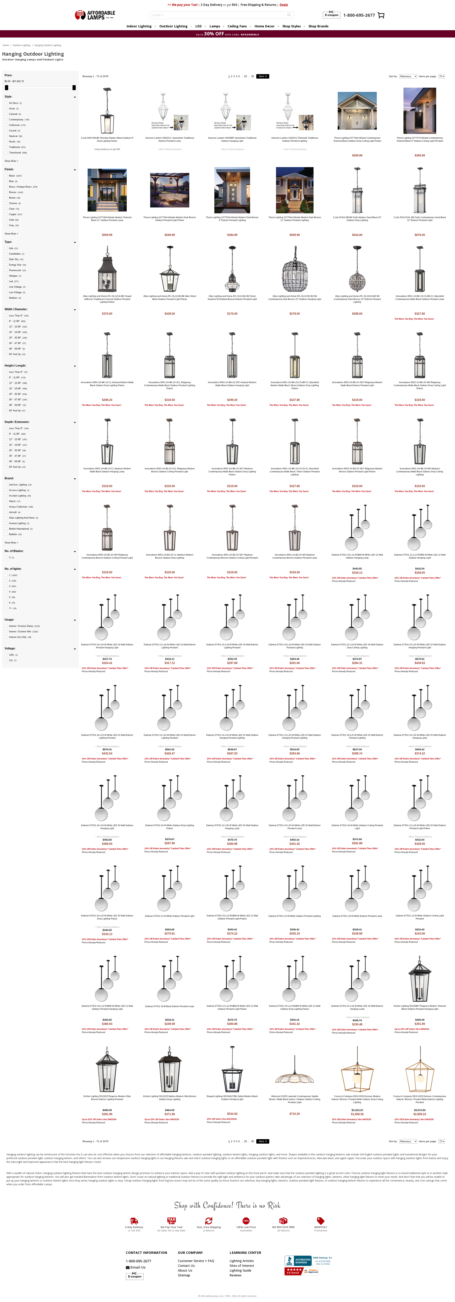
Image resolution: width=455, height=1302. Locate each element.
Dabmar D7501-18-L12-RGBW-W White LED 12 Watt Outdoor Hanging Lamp (357, 556)
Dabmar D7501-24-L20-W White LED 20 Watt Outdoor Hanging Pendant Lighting (232, 736)
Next (262, 76)
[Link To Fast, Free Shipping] (208, 1220)
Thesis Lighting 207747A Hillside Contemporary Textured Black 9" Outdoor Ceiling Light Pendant (420, 139)
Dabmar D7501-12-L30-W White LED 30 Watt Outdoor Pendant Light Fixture (420, 827)
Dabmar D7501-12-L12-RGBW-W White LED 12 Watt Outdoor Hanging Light (419, 556)
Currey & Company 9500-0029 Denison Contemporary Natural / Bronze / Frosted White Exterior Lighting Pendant (419, 1099)
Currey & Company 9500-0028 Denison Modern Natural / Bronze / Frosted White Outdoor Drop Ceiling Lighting (357, 1099)
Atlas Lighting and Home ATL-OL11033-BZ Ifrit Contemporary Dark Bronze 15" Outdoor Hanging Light (294, 297)
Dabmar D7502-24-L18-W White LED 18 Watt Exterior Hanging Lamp (357, 1007)
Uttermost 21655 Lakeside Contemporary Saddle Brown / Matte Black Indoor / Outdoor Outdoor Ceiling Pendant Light (294, 1099)
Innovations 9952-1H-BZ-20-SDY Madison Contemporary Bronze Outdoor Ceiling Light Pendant (232, 556)
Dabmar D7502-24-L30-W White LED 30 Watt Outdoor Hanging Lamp (420, 736)
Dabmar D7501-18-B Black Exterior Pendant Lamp (169, 1006)
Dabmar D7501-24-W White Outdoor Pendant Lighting (295, 916)
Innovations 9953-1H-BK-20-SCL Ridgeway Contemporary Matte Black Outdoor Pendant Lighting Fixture (169, 385)
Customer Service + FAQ (196, 1261)
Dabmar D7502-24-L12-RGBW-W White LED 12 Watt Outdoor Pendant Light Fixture (232, 917)
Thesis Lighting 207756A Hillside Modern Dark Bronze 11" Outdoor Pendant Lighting (295, 219)
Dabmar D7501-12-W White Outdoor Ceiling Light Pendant (420, 917)
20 (245, 76)
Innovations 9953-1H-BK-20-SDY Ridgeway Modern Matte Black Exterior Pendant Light (357, 384)
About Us (185, 1270)
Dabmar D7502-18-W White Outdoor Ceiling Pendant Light (357, 827)
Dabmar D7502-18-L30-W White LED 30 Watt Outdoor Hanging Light (107, 827)
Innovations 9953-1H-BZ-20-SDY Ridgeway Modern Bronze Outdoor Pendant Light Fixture (357, 470)
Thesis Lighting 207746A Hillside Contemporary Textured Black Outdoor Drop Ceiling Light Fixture (357, 139)
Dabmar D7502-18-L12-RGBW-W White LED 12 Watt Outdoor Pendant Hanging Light (107, 1007)
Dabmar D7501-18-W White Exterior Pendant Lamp (357, 916)
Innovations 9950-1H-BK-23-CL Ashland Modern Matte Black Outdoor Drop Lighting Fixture (107, 384)
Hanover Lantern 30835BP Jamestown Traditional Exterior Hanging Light (232, 139)
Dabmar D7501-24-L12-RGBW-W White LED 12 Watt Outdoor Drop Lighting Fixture (294, 1007)
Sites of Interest (242, 1265)
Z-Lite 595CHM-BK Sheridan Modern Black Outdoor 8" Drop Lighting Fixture (107, 139)
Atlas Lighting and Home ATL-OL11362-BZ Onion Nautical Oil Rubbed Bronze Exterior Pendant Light (232, 297)
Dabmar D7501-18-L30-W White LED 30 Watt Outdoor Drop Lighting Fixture (107, 917)
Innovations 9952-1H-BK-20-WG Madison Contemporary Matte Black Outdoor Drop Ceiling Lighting (419, 471)
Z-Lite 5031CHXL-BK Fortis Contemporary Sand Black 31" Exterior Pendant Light (420, 219)
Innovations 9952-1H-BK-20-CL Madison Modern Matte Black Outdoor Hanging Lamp (107, 470)
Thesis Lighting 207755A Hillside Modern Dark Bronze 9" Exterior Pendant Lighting (232, 219)
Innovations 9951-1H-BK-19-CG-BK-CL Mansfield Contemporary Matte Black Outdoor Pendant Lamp (419, 297)
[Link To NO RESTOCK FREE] (283, 1220)
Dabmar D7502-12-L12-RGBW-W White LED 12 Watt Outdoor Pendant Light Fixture (232, 1007)
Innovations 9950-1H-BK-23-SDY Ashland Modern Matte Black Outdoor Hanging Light (232, 384)
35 (252, 76)
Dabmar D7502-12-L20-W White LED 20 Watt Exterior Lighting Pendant (170, 736)
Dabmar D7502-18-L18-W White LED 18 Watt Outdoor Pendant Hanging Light (107, 646)
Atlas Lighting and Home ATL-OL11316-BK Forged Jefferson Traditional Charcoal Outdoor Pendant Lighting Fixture (107, 299)
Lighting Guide (240, 1270)
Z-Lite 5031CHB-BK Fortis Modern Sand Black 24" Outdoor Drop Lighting (357, 219)
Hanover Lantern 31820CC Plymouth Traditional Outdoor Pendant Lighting (294, 139)
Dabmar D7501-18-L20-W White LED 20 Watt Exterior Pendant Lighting (357, 736)
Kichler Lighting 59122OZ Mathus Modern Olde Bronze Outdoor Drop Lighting (169, 1098)
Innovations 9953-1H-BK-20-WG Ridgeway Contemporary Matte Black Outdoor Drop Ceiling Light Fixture (420, 385)
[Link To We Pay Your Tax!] (171, 1220)
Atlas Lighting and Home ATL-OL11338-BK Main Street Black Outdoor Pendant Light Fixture (169, 297)
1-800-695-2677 (138, 1261)
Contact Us (186, 1265)
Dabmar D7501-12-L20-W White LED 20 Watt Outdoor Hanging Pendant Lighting (295, 736)
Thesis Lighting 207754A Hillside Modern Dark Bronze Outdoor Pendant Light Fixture (169, 219)
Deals (284, 5)
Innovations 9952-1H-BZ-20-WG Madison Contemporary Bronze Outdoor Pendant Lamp (294, 556)
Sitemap (184, 1275)
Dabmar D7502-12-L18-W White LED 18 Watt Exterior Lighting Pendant (170, 646)
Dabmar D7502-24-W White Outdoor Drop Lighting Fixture (169, 827)
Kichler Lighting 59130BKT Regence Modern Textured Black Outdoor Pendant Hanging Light (420, 1007)
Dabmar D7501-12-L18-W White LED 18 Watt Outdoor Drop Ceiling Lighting (357, 646)
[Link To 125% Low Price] (246, 1220)
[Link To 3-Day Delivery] (134, 1220)
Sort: (393, 76)
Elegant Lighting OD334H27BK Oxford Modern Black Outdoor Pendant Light (232, 1098)
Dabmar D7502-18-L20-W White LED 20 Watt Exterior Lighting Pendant (107, 736)
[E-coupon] (332, 14)
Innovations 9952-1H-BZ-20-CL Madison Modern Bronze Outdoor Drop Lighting (169, 556)
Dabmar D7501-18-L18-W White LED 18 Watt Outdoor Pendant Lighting (295, 646)
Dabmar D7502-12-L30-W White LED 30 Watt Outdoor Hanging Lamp (232, 827)
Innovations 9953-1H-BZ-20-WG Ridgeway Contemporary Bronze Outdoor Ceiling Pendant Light (107, 556)
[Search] (289, 15)
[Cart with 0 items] (381, 15)
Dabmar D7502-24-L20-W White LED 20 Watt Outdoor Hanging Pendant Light (420, 646)
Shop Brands (318, 26)
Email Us (138, 1267)
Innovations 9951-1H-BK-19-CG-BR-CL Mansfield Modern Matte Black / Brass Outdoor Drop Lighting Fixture (295, 385)
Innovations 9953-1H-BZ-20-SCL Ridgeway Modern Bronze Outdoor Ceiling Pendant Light (170, 470)
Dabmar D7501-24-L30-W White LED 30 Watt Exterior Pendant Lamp (295, 827)
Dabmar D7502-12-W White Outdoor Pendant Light (169, 916)
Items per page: (428, 76)
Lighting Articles (242, 1261)
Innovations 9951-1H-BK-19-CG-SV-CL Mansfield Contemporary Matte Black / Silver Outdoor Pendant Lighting (295, 471)
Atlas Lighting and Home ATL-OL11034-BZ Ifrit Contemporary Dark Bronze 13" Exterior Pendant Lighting (357, 299)
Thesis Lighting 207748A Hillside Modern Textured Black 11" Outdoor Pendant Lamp (107, 219)
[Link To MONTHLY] (320, 1220)
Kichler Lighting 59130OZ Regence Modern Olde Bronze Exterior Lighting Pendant (107, 1098)
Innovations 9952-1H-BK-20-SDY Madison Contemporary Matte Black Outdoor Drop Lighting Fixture (232, 471)
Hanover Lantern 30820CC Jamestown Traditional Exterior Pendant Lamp (169, 139)
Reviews (236, 1275)
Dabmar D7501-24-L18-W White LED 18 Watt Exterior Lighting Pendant (232, 646)
